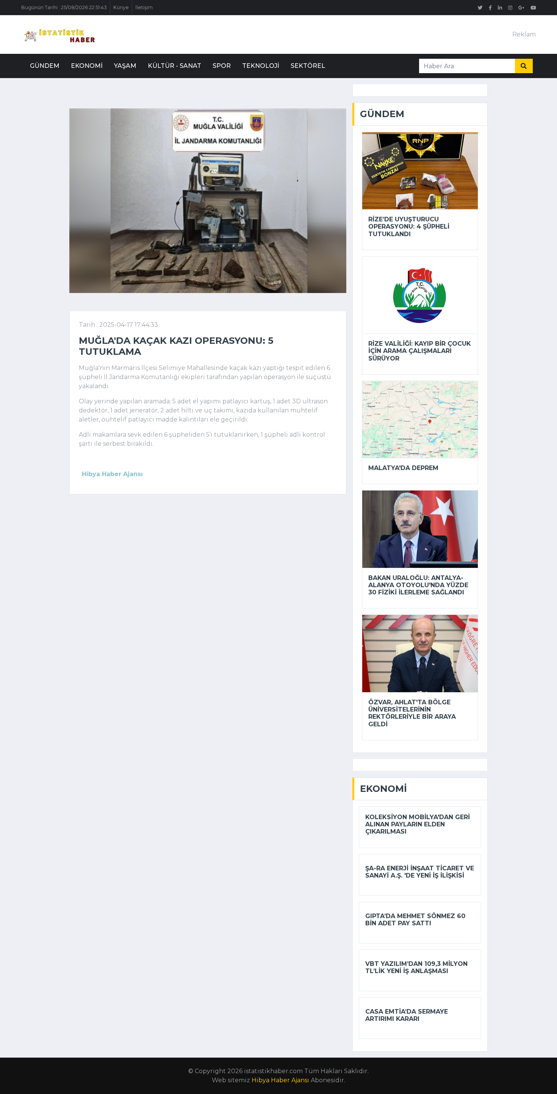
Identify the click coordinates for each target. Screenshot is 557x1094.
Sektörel (308, 65)
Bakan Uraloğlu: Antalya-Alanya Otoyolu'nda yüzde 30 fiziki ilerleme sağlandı (418, 585)
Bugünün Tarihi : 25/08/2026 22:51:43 (64, 7)
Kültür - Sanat (174, 65)
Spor (222, 65)
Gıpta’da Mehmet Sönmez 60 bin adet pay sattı (415, 919)
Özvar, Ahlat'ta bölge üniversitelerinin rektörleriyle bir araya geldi (412, 713)
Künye (121, 7)
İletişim (144, 7)
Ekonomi (87, 65)
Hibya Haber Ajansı (280, 1080)
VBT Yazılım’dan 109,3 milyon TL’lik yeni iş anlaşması (416, 967)
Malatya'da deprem (403, 468)
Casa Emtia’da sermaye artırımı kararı (406, 1015)
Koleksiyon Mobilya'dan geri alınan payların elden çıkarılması (417, 824)
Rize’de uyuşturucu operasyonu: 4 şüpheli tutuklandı (408, 226)
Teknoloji (260, 65)
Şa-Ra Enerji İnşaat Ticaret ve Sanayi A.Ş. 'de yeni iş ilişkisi (419, 872)
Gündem (44, 65)
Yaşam (125, 65)
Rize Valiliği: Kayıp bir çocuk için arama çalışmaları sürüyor (419, 351)
